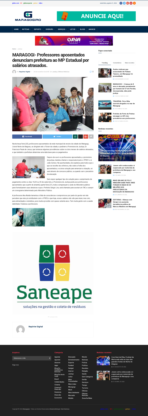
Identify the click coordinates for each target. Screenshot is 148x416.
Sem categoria (87, 377)
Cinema (57, 385)
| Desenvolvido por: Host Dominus (59, 409)
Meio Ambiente (73, 392)
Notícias (25, 29)
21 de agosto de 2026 (107, 159)
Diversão (49, 29)
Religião (85, 371)
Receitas (85, 368)
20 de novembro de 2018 (41, 72)
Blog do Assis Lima (59, 375)
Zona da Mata (87, 398)
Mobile (70, 398)
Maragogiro (26, 409)
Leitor (72, 29)
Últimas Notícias (63, 72)
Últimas (85, 391)
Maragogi (71, 387)
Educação (71, 357)
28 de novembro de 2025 (121, 209)
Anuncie (92, 29)
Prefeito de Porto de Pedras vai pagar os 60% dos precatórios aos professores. (124, 116)
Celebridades (59, 382)
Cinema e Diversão (57, 388)
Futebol (71, 365)
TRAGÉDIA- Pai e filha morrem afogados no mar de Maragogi (124, 103)
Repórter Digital (24, 72)
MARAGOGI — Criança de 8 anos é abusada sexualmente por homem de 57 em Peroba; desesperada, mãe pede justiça (124, 88)
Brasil (56, 379)
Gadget (71, 368)
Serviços (61, 29)
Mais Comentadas (73, 380)
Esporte (37, 29)
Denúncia (57, 392)
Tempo (84, 385)
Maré (70, 390)
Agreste (57, 360)
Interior (71, 371)
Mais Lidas (72, 384)
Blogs (82, 29)
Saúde (84, 374)
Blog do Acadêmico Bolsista (58, 370)
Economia (58, 398)
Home (16, 29)
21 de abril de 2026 (120, 175)
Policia (84, 362)
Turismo (85, 388)
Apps (56, 365)
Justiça (20, 49)
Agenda (57, 357)
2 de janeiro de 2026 (120, 194)
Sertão (84, 379)
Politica (85, 365)
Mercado (71, 395)
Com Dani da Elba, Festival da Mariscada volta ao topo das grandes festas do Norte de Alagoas (117, 153)
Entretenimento (73, 360)
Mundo (84, 357)
